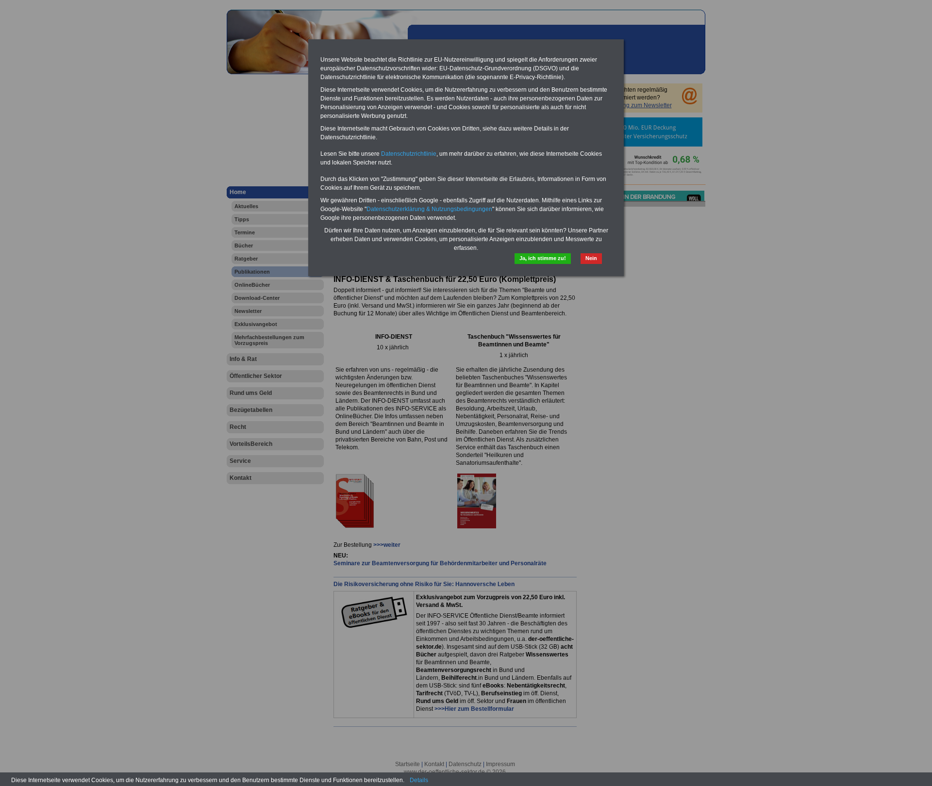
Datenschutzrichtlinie (408, 153)
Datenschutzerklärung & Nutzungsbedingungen (429, 209)
